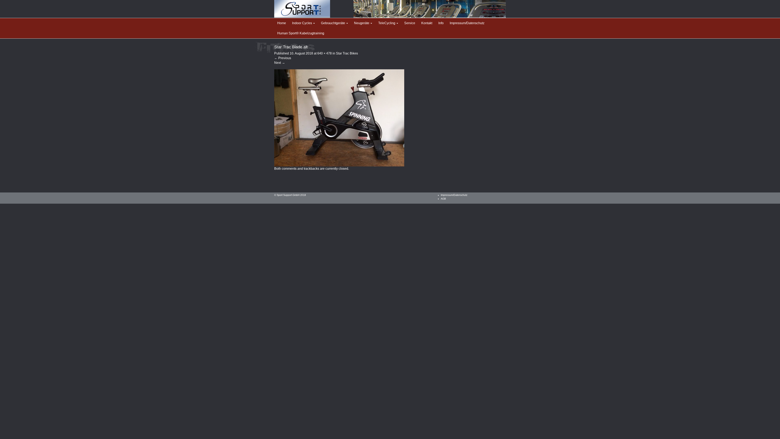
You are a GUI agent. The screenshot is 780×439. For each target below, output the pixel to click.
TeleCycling (387, 23)
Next (279, 62)
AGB (443, 198)
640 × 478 (324, 53)
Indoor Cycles (302, 23)
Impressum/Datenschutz (467, 23)
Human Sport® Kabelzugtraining (300, 33)
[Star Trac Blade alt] (339, 117)
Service (409, 23)
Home (281, 23)
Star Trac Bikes (347, 53)
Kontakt (426, 23)
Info (441, 23)
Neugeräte (362, 23)
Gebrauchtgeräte (333, 23)
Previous (282, 58)
